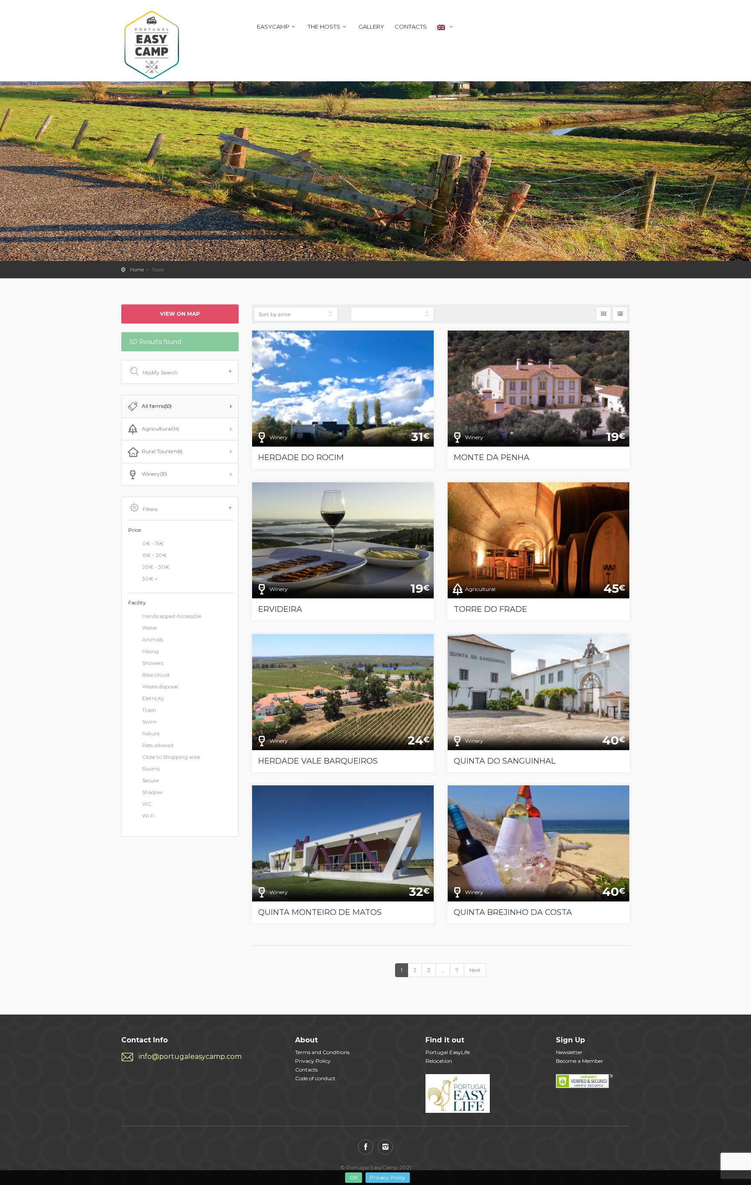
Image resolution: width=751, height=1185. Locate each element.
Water (149, 628)
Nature (151, 734)
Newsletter (569, 1052)
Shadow (152, 792)
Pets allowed (157, 745)
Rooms (151, 769)
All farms (157, 406)
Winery (154, 474)
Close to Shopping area (171, 757)
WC (147, 804)
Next (475, 970)
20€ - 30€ (155, 567)
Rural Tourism (162, 451)
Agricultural (160, 428)
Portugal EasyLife (447, 1052)
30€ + (150, 578)
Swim (149, 722)
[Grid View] (603, 314)
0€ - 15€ (153, 543)
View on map (180, 313)
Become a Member (579, 1061)
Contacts (306, 1069)
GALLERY (371, 26)
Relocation (438, 1061)
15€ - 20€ (154, 555)
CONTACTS (411, 26)
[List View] (620, 314)
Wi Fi (148, 816)
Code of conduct (315, 1078)
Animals (152, 640)
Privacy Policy (387, 1177)
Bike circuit (156, 675)
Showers (152, 663)
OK (353, 1177)
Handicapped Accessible (171, 616)
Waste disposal (160, 687)
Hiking (150, 651)
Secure (150, 781)
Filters (150, 509)
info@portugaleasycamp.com (190, 1056)
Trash (149, 710)
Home (137, 270)
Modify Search (160, 372)
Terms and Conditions (322, 1052)
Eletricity (153, 698)
